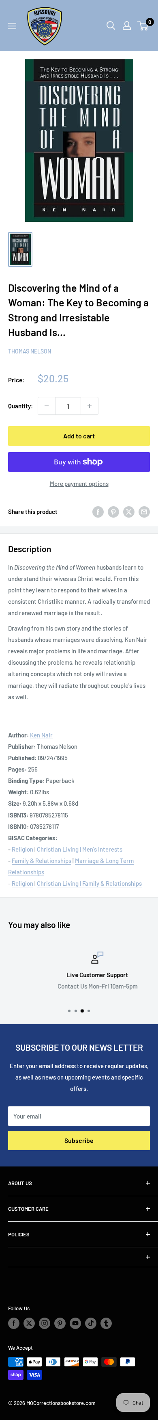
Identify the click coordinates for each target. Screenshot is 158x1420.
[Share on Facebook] (98, 511)
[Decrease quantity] (46, 405)
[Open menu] (12, 26)
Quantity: (20, 406)
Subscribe (79, 1140)
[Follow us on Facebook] (13, 1323)
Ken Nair (41, 735)
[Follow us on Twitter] (29, 1323)
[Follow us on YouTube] (75, 1323)
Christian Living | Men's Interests (79, 849)
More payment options (79, 483)
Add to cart (79, 436)
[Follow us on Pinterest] (60, 1323)
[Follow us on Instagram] (44, 1323)
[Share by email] (144, 511)
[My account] (127, 25)
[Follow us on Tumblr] (106, 1323)
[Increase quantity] (89, 405)
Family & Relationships (41, 860)
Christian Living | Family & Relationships (89, 883)
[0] (143, 25)
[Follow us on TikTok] (90, 1323)
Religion (22, 849)
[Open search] (111, 25)
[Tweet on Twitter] (129, 511)
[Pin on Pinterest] (113, 511)
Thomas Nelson (29, 351)
